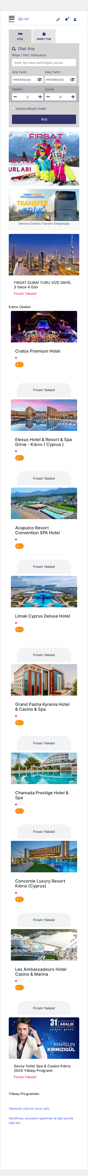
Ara (44, 119)
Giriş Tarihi (19, 72)
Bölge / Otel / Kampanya (29, 55)
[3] (66, 19)
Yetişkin (17, 89)
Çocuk (49, 89)
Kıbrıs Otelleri (20, 307)
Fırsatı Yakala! (44, 390)
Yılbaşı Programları (24, 1094)
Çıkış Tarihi (52, 72)
